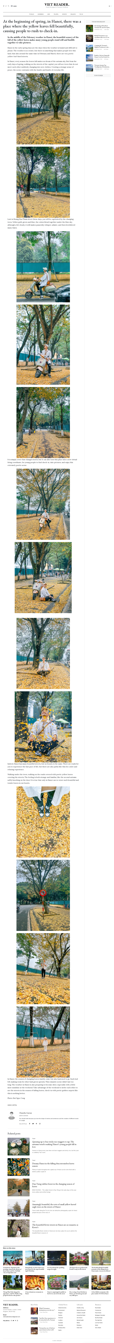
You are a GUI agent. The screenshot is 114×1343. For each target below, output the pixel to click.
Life (48, 14)
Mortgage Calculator (100, 1315)
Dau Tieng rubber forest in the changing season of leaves (53, 1185)
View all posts (23, 1123)
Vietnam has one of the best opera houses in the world (47, 1329)
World (31, 14)
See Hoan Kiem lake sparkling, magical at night (56, 1268)
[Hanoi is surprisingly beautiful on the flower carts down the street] (57, 1282)
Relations (79, 1325)
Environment (61, 1310)
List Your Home (99, 1322)
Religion (60, 1312)
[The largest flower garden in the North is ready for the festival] (79, 1258)
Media (78, 1322)
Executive (60, 1325)
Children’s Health (81, 1312)
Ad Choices (79, 1317)
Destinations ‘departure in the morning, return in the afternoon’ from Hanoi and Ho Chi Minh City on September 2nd (12, 1270)
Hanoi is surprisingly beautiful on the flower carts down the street (56, 1293)
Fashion (60, 1315)
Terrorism (60, 1317)
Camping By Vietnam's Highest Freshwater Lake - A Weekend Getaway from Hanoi (102, 48)
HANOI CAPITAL (12, 1105)
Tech (81, 14)
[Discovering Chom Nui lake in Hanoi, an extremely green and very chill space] (79, 1282)
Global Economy (62, 1307)
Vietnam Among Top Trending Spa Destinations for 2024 (101, 66)
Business (41, 14)
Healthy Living (80, 1307)
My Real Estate (98, 1317)
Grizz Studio (98, 1327)
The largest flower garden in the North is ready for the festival (78, 1268)
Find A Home (98, 1312)
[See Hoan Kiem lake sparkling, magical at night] (57, 1258)
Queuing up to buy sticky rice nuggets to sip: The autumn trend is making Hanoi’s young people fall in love (54, 1144)
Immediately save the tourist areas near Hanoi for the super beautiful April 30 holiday (34, 1269)
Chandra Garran (25, 1113)
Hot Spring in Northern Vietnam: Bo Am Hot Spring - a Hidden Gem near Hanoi (102, 27)
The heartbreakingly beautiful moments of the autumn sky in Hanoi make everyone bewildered (100, 1269)
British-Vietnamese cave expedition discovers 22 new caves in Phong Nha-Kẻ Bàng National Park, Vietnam (102, 38)
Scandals (60, 1322)
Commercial (98, 1310)
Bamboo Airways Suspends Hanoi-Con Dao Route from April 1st (102, 57)
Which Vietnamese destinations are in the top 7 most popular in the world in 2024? (47, 1310)
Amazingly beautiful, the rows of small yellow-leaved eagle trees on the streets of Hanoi (54, 1205)
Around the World (81, 1315)
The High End (98, 1320)
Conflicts (60, 1320)
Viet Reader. (57, 4)
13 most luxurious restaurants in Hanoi (34, 1293)
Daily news (79, 1327)
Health (73, 14)
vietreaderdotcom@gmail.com (11, 1316)
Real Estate (98, 1307)
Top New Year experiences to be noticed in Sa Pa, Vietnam (47, 1319)
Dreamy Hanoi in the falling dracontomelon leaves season (53, 1164)
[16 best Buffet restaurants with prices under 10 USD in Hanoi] (101, 1282)
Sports (64, 14)
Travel (56, 14)
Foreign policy (61, 1327)
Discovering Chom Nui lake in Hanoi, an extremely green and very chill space (78, 1293)
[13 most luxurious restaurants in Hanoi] (35, 1282)
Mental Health (80, 1320)
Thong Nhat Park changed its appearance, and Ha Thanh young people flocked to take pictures (12, 1293)
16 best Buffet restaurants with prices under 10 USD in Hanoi (99, 1293)
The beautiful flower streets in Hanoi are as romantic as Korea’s (55, 1226)
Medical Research (81, 1310)
